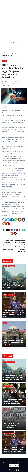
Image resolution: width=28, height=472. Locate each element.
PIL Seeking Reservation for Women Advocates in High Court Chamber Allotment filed (13, 342)
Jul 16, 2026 (8, 288)
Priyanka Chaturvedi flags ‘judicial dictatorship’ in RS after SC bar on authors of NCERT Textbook (13, 313)
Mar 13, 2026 (8, 316)
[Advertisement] (14, 26)
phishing (10, 83)
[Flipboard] (8, 223)
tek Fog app (22, 83)
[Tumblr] (23, 220)
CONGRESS (18, 81)
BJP (14, 81)
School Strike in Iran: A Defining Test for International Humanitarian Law (12, 426)
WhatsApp (10, 86)
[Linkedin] (12, 220)
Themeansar (22, 462)
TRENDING (11, 266)
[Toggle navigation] (3, 42)
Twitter (5, 86)
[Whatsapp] (16, 220)
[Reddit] (4, 223)
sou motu (16, 83)
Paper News (14, 462)
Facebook (5, 83)
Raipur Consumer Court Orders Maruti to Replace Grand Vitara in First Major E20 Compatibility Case (13, 285)
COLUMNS (6, 385)
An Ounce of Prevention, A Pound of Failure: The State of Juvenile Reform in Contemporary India (13, 402)
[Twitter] (8, 220)
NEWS (4, 61)
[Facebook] (4, 220)
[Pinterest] (20, 220)
